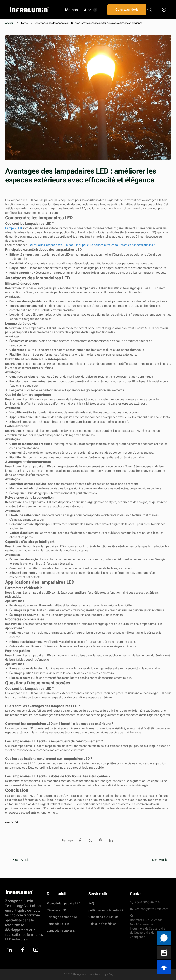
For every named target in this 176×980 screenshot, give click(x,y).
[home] (29, 10)
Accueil (9, 22)
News (24, 22)
